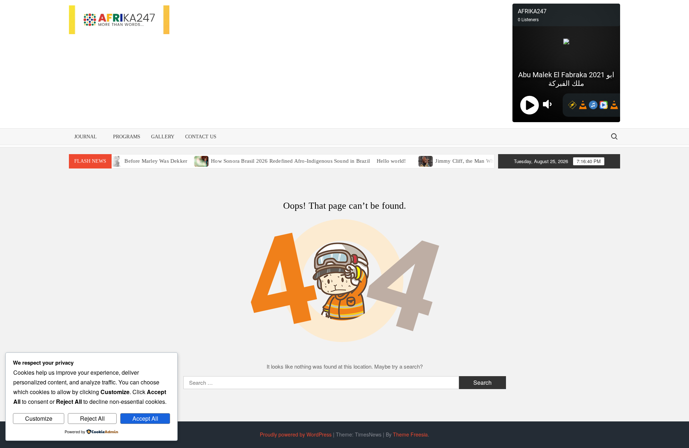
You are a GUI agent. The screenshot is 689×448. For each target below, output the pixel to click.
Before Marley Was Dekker (149, 161)
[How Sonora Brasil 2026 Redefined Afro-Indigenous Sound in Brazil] (195, 160)
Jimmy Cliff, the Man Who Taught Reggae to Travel (488, 161)
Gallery (162, 136)
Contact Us (200, 136)
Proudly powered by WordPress (296, 434)
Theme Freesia (410, 434)
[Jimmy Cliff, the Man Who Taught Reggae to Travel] (419, 160)
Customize (38, 418)
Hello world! (384, 161)
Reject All (92, 418)
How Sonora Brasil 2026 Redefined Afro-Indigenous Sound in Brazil (283, 161)
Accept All (145, 418)
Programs (126, 136)
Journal (85, 136)
